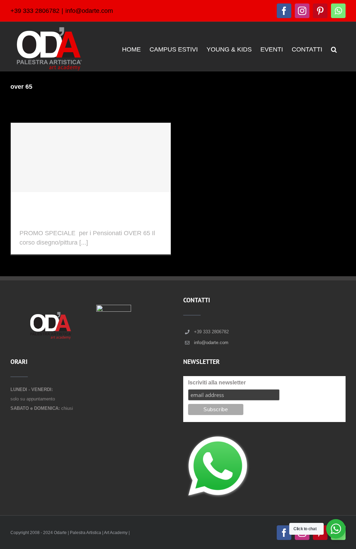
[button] (334, 49)
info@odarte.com (89, 10)
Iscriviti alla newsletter (217, 382)
